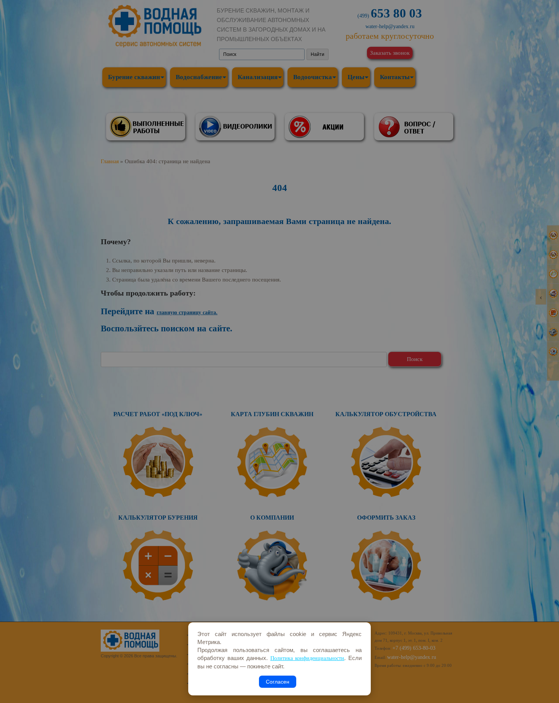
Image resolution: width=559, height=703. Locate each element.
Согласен (277, 682)
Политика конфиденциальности (307, 658)
